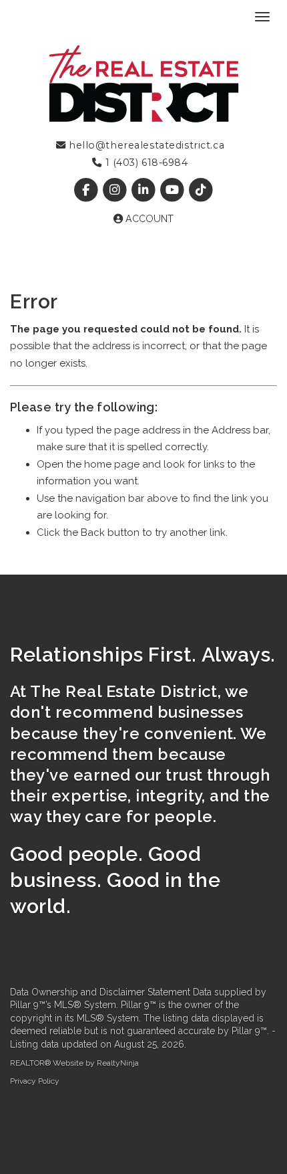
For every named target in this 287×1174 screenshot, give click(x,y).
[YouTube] (174, 190)
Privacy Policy (34, 1081)
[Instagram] (115, 190)
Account (148, 218)
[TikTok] (201, 190)
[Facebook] (87, 190)
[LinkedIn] (144, 190)
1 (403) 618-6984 (145, 163)
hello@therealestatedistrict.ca (144, 145)
